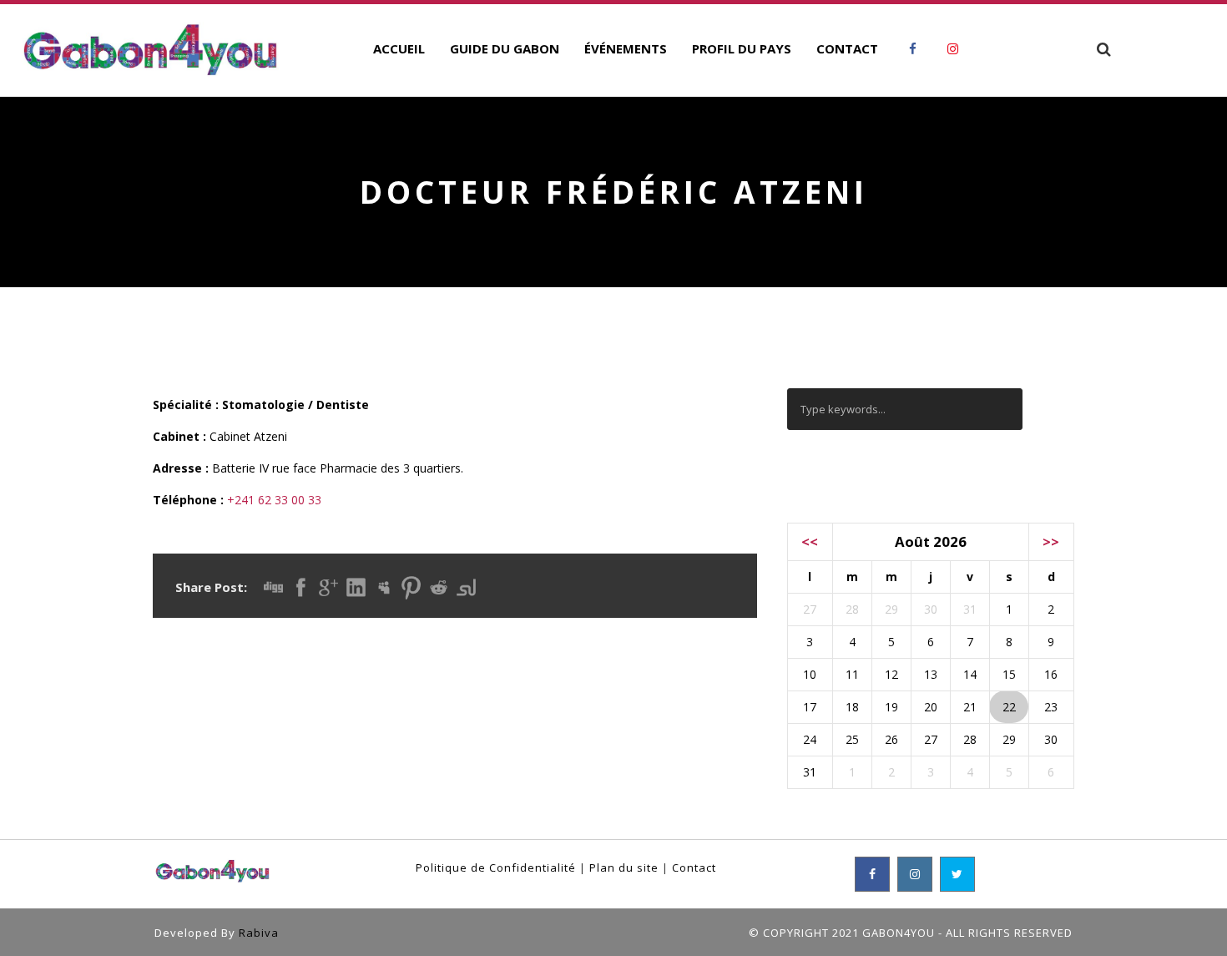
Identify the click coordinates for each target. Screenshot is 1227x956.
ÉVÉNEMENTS (625, 48)
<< (809, 541)
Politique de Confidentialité (496, 867)
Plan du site (624, 867)
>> (1051, 541)
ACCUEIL (399, 48)
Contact (694, 867)
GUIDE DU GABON (504, 48)
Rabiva (259, 932)
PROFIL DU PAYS (741, 48)
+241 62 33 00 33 (274, 500)
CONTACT (847, 48)
